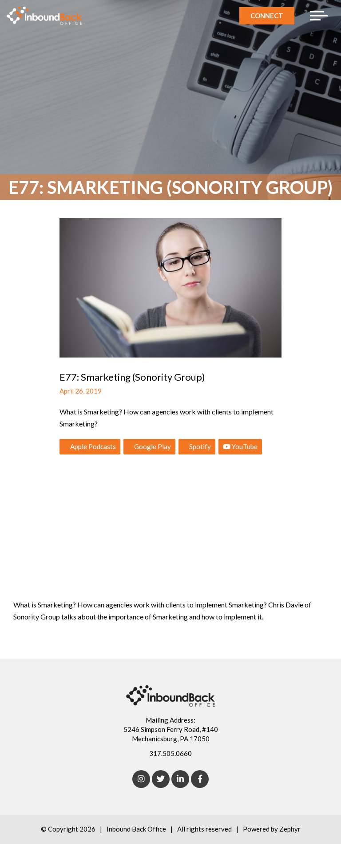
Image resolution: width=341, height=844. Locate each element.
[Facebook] (200, 779)
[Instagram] (141, 779)
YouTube (244, 446)
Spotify (199, 446)
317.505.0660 (170, 753)
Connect (266, 16)
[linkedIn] (180, 779)
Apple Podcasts (92, 446)
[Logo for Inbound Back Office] (44, 16)
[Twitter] (161, 779)
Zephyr (290, 829)
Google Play (152, 446)
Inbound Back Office (136, 829)
